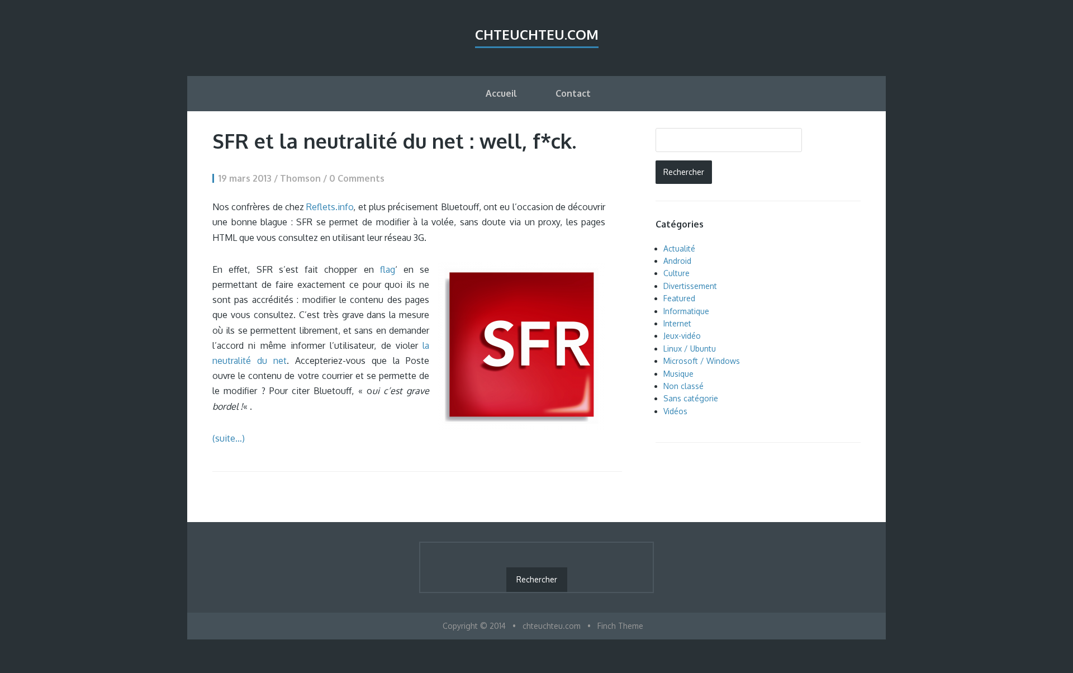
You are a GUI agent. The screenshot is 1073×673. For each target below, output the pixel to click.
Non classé (683, 386)
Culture (676, 273)
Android (677, 261)
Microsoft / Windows (701, 361)
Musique (678, 373)
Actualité (679, 248)
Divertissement (690, 286)
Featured (679, 298)
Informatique (686, 311)
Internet (677, 323)
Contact (573, 93)
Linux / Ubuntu (689, 348)
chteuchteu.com (537, 34)
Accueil (501, 93)
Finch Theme (620, 626)
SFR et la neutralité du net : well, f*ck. (394, 140)
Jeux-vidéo (682, 335)
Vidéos (675, 411)
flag (387, 269)
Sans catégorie (690, 398)
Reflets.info (329, 206)
